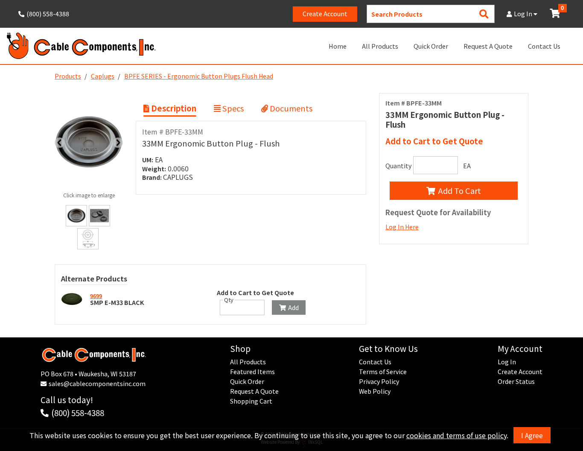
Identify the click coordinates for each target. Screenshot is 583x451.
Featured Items (252, 371)
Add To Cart (459, 190)
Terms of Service (383, 371)
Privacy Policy (379, 381)
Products (68, 76)
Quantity (398, 165)
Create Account (325, 13)
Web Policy (375, 391)
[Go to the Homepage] (81, 46)
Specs (232, 108)
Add (293, 307)
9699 (96, 296)
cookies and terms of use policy (456, 435)
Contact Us (544, 45)
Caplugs (102, 76)
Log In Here (402, 227)
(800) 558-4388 (77, 412)
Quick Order (431, 45)
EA (467, 165)
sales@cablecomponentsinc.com (97, 383)
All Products (380, 45)
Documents (290, 108)
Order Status (516, 381)
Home (338, 45)
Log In (523, 13)
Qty (228, 299)
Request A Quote (488, 45)
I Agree (532, 435)
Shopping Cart (251, 401)
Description (172, 108)
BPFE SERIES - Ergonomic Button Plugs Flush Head (198, 76)
